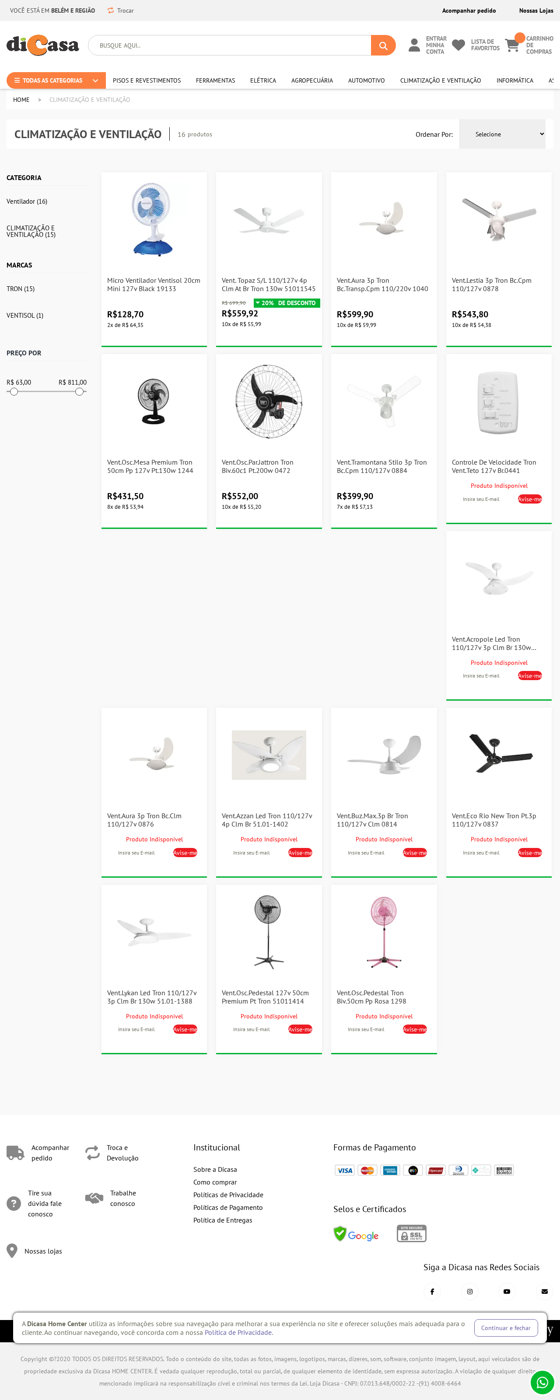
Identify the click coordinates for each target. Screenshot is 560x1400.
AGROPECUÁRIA (309, 80)
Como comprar (215, 1182)
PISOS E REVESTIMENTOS (142, 80)
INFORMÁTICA (512, 80)
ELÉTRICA (261, 80)
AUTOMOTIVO (363, 80)
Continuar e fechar (506, 1327)
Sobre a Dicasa (215, 1169)
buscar (383, 45)
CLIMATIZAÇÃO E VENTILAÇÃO (434, 80)
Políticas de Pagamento (228, 1207)
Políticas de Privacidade (228, 1194)
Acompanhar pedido (469, 10)
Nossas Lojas (536, 10)
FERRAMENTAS (212, 80)
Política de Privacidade (238, 1332)
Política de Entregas (222, 1220)
